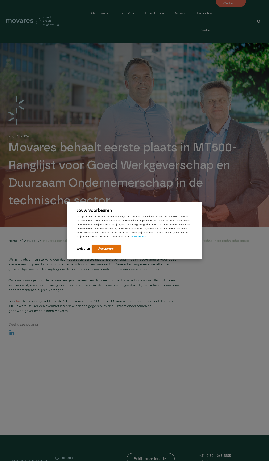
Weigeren (83, 248)
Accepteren (106, 248)
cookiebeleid (139, 236)
